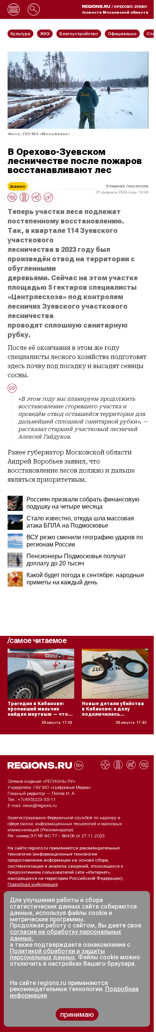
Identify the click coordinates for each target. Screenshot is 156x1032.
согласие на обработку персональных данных (65, 935)
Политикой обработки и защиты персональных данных (57, 954)
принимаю (77, 1014)
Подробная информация (33, 884)
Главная (116, 186)
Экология (138, 186)
